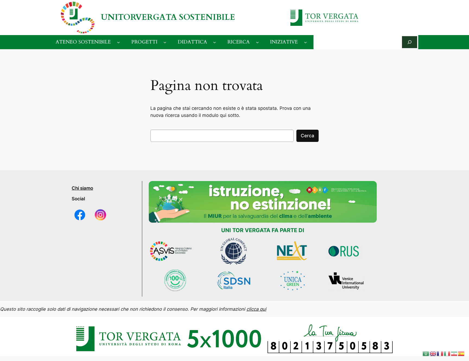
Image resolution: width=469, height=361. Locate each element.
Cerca (307, 135)
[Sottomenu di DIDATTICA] (214, 42)
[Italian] (447, 353)
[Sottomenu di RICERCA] (257, 42)
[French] (440, 353)
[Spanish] (461, 353)
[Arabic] (426, 353)
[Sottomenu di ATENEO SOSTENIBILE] (118, 42)
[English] (433, 353)
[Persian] (454, 353)
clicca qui (256, 309)
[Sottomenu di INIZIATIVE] (305, 42)
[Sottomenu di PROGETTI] (164, 42)
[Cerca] (409, 42)
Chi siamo (82, 188)
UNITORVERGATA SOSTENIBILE (168, 17)
